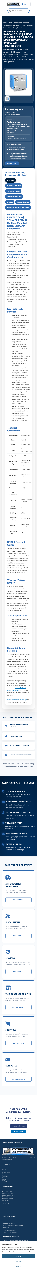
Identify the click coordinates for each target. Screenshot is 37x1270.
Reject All (18, 1266)
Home (5, 22)
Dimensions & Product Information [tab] (18, 207)
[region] (18, 1255)
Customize (18, 1261)
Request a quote (10, 112)
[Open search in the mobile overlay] (19, 11)
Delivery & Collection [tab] (14, 186)
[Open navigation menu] (29, 4)
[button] (7, 98)
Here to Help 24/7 (9, 1217)
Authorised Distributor (11, 1236)
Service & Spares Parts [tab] (14, 196)
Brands (10, 22)
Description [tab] (10, 180)
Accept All (18, 1256)
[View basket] (25, 4)
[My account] (22, 4)
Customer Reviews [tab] (23, 202)
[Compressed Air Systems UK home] (14, 4)
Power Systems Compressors (21, 22)
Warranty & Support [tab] (13, 191)
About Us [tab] (10, 202)
